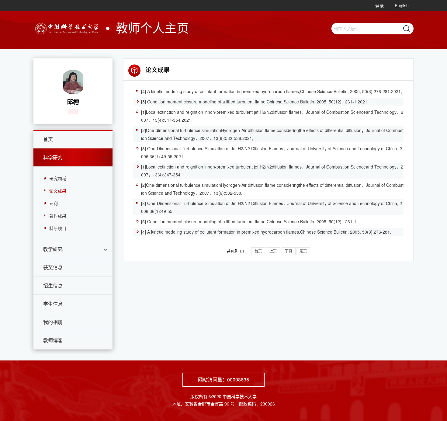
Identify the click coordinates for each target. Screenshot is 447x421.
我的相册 (53, 321)
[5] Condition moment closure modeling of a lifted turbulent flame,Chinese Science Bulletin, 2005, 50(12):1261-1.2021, (255, 102)
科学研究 (53, 157)
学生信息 (53, 303)
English (402, 5)
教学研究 (53, 248)
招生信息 (53, 285)
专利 (53, 203)
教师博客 (53, 340)
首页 (48, 139)
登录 (379, 5)
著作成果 (57, 216)
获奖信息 (53, 267)
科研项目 (57, 228)
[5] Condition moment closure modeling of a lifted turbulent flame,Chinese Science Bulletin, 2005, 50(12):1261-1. (249, 221)
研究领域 (57, 178)
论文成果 (57, 191)
